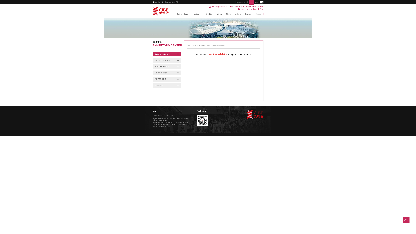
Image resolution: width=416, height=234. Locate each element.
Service (248, 14)
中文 (261, 2)
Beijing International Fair (171, 2)
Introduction (197, 14)
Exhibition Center (204, 45)
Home (194, 45)
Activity (238, 14)
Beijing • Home (182, 14)
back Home (157, 2)
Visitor (219, 14)
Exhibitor (209, 14)
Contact (258, 14)
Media (228, 14)
